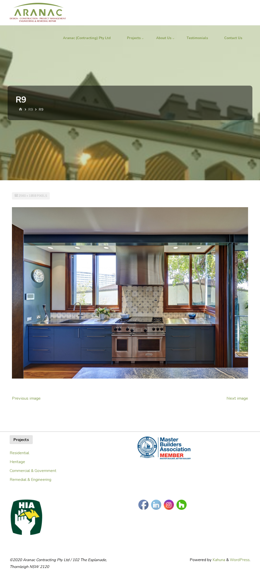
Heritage (17, 461)
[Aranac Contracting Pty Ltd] (38, 12)
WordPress (240, 559)
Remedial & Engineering (30, 479)
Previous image (26, 398)
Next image (237, 398)
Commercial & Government (33, 470)
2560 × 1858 (28, 196)
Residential (19, 452)
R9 (30, 109)
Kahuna (218, 559)
